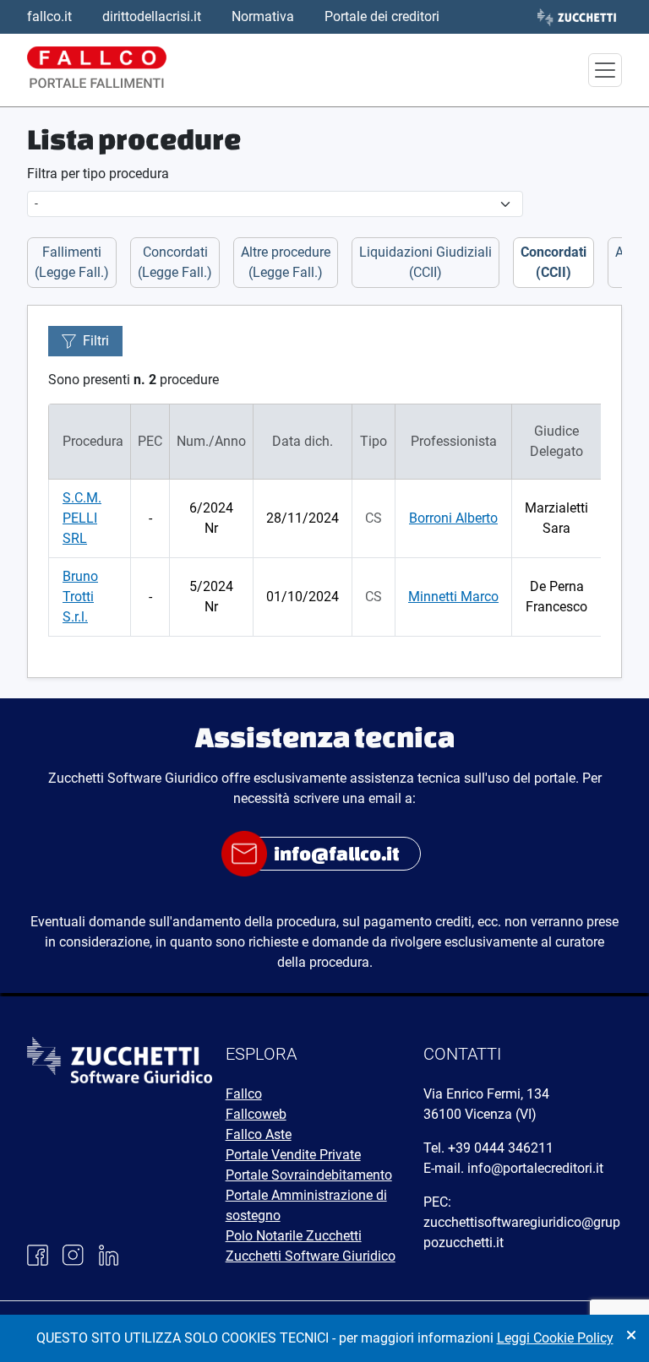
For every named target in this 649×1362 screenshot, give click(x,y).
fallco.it (49, 16)
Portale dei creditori (381, 16)
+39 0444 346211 (501, 1148)
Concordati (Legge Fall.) (175, 262)
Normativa (263, 16)
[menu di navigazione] (605, 70)
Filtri (96, 341)
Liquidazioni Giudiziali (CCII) (425, 262)
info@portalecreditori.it (535, 1168)
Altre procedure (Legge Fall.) (285, 262)
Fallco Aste (259, 1134)
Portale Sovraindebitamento (309, 1175)
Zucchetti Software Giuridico (310, 1256)
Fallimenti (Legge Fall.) (72, 262)
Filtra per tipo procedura (98, 174)
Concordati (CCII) (553, 262)
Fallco (244, 1094)
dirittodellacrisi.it (151, 16)
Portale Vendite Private (293, 1155)
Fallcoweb (256, 1114)
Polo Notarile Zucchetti (294, 1236)
